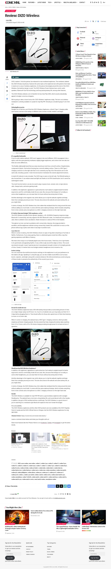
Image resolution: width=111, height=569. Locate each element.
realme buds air (58, 468)
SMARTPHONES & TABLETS (82, 67)
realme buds (42, 468)
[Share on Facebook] (90, 21)
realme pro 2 (45, 472)
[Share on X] (93, 21)
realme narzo (35, 470)
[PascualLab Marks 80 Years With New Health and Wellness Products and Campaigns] (102, 85)
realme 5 (50, 463)
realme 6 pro (32, 465)
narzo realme (24, 463)
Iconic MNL (12, 2)
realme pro (38, 472)
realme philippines (22, 472)
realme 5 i (56, 463)
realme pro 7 (60, 472)
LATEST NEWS (79, 58)
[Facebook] (90, 2)
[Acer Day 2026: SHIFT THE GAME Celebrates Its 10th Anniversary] (102, 123)
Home (6, 7)
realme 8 (57, 465)
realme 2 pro (44, 463)
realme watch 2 (44, 477)
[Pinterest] (68, 494)
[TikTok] (94, 2)
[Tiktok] (83, 44)
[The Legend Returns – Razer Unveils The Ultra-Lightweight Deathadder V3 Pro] (68, 517)
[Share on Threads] (7, 91)
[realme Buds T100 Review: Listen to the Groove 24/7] (94, 517)
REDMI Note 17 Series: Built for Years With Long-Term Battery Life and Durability (85, 93)
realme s (21, 474)
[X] (63, 494)
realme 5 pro (62, 463)
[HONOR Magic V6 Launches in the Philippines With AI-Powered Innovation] (102, 64)
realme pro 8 (14, 474)
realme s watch (39, 474)
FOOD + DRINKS (79, 117)
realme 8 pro (63, 465)
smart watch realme (39, 479)
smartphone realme (51, 479)
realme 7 (38, 465)
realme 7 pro (50, 465)
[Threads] (98, 2)
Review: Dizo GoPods (17, 444)
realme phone (31, 472)
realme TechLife (27, 477)
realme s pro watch (29, 474)
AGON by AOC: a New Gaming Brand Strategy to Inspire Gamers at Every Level (15, 528)
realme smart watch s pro (58, 474)
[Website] (59, 494)
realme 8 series (15, 468)
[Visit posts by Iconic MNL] (7, 494)
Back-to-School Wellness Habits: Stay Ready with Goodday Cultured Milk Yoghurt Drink (85, 113)
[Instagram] (92, 2)
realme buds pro (26, 470)
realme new (42, 470)
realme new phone (51, 470)
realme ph (14, 472)
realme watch (35, 477)
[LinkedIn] (96, 2)
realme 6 (20, 465)
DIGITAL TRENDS (12, 7)
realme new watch (61, 470)
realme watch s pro (16, 479)
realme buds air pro (16, 470)
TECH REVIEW (86, 523)
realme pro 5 (52, 472)
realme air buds (24, 468)
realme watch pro (53, 477)
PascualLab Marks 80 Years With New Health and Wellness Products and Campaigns (85, 84)
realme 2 (38, 463)
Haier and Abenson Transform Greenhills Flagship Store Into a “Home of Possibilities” (86, 75)
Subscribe (10, 558)
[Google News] (98, 44)
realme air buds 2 (33, 468)
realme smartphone (16, 477)
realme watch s (62, 477)
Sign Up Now (94, 558)
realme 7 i (44, 465)
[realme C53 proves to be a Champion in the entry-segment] (61, 438)
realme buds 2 (49, 468)
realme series (47, 474)
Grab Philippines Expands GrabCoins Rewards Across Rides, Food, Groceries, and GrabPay (86, 104)
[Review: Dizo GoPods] (20, 438)
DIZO (19, 463)
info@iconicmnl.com (59, 498)
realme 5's (14, 465)
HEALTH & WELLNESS (81, 88)
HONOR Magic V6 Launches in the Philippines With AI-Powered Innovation (84, 63)
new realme (32, 463)
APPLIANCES (79, 79)
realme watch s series (28, 479)
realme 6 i (25, 465)
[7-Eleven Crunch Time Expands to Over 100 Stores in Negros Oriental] (102, 56)
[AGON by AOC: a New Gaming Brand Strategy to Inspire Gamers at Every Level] (17, 517)
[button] (101, 2)
